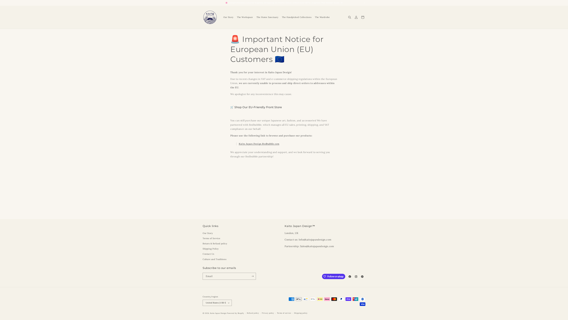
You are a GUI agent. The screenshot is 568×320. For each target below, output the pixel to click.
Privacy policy (268, 313)
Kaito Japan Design (218, 313)
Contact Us (208, 254)
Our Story (208, 233)
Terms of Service (211, 238)
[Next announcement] (364, 3)
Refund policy (253, 313)
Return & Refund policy (215, 243)
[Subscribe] (252, 276)
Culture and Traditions (214, 259)
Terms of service (284, 313)
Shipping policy (301, 313)
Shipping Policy (211, 248)
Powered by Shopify (235, 313)
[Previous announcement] (203, 3)
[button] (349, 17)
